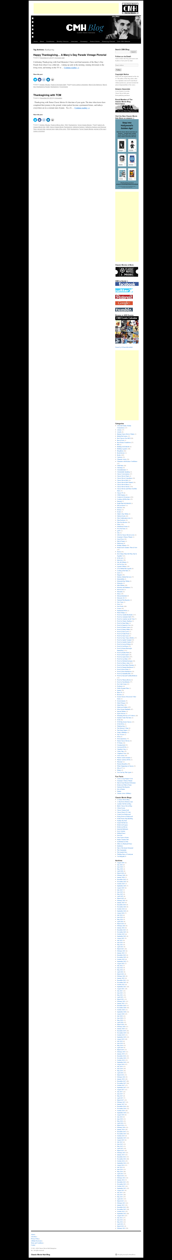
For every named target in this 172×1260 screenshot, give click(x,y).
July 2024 (120, 915)
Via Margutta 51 (121, 856)
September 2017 (121, 1087)
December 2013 (121, 1182)
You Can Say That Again (124, 772)
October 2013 (121, 1186)
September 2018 (121, 1062)
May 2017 (120, 1096)
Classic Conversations (123, 474)
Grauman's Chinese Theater (124, 537)
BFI (118, 444)
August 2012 (120, 1215)
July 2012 (120, 1218)
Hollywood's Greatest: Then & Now (127, 547)
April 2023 (120, 947)
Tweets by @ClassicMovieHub (124, 347)
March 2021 (120, 999)
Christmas (120, 468)
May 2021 (120, 995)
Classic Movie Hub (39, 127)
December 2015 (121, 1131)
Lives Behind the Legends (124, 568)
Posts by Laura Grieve (123, 657)
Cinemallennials (121, 470)
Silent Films (120, 705)
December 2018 (121, 1056)
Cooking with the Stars (123, 499)
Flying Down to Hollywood (125, 816)
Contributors (50, 41)
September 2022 (121, 961)
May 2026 (120, 869)
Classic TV (120, 493)
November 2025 (121, 881)
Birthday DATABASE (123, 447)
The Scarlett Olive (122, 852)
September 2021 (121, 986)
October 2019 (121, 1035)
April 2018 (120, 1073)
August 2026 (120, 862)
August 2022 (120, 963)
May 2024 (120, 919)
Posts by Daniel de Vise (123, 625)
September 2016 (121, 1113)
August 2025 (120, 888)
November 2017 (121, 1083)
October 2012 (121, 1211)
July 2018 (120, 1066)
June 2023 (120, 942)
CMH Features (121, 495)
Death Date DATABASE (124, 503)
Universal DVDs (121, 747)
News (118, 604)
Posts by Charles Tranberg (124, 621)
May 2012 (120, 1222)
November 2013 (121, 1184)
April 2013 (120, 1199)
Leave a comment (39, 131)
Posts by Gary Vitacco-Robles (125, 638)
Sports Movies (121, 713)
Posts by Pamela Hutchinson (125, 667)
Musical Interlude (122, 596)
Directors (119, 507)
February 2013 (121, 1203)
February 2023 (121, 951)
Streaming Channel (108, 41)
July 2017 (120, 1092)
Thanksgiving (72, 125)
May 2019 (120, 1045)
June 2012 (120, 1220)
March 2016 (120, 1125)
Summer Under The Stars (124, 718)
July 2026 (120, 865)
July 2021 (120, 991)
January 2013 (121, 1205)
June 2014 (120, 1169)
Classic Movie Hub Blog (40, 1254)
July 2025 (120, 890)
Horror (119, 552)
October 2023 (121, 934)
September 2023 (121, 936)
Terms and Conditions (37, 1243)
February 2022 (121, 976)
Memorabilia (120, 579)
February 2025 (121, 900)
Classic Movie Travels (123, 486)
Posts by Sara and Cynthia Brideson (127, 676)
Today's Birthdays (122, 732)
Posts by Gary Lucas (123, 636)
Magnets (119, 575)
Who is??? (120, 768)
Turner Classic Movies (85, 125)
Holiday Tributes (45, 85)
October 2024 (121, 909)
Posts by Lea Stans (122, 659)
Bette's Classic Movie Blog (124, 806)
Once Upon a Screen (123, 837)
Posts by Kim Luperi (123, 655)
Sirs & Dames (121, 789)
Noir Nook (120, 606)
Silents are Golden (122, 707)
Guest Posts (120, 539)
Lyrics (119, 573)
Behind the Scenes (122, 436)
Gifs (118, 533)
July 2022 (120, 965)
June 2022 (120, 968)
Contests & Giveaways (123, 497)
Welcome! (120, 762)
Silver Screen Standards (123, 709)
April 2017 (120, 1098)
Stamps (119, 791)
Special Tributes (121, 711)
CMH (47, 127)
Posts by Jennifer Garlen (124, 642)
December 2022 (121, 955)
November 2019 (121, 1033)
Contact (33, 1245)
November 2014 (121, 1159)
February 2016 (121, 1127)
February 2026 (121, 875)
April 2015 (120, 1148)
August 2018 (120, 1064)
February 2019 (121, 1052)
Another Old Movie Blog (124, 804)
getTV (119, 531)
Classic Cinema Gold (123, 810)
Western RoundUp (122, 764)
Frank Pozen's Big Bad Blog (125, 818)
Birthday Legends (122, 449)
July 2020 (120, 1016)
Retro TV (119, 692)
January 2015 (121, 1155)
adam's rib (101, 125)
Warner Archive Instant (123, 757)
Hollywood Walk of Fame (124, 785)
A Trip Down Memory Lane (125, 802)
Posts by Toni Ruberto (123, 682)
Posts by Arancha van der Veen (126, 619)
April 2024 (120, 921)
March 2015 (120, 1150)
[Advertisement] (76, 8)
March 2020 (120, 1024)
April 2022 (120, 972)
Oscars (119, 608)
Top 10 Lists (120, 734)
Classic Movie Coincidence (124, 478)
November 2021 (121, 982)
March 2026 (120, 873)
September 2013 (121, 1188)
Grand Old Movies (122, 823)
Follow (118, 70)
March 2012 (120, 1226)
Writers (119, 770)
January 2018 (121, 1079)
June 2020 (120, 1018)
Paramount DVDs (122, 610)
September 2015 (121, 1138)
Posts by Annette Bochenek (124, 615)
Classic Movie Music (123, 484)
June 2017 (120, 1094)
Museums (120, 591)
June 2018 (120, 1068)
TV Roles (120, 743)
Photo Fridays (121, 612)
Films (118, 524)
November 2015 (121, 1134)
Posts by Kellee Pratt (123, 652)
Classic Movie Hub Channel (125, 482)
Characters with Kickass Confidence (127, 461)
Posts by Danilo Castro (123, 627)
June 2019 (120, 1043)
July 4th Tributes (121, 562)
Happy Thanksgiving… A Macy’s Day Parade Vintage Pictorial (69, 54)
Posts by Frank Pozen (123, 633)
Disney (119, 510)
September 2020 (121, 1012)
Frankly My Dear (122, 820)
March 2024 (120, 923)
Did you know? (121, 505)
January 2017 (121, 1104)
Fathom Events (121, 516)
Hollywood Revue (122, 827)
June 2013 (120, 1194)
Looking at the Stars (122, 570)
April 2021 (120, 997)
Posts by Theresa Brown (124, 680)
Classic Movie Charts (123, 476)
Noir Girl (119, 835)
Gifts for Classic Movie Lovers (125, 535)
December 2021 (121, 980)
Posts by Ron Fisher (122, 669)
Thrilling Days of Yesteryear (125, 854)
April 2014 (120, 1173)
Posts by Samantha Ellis (123, 673)
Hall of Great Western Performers (126, 783)
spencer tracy (50, 129)
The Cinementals (121, 850)
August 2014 (120, 1165)
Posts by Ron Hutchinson (124, 671)
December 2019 (121, 1031)
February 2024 (121, 926)
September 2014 (121, 1163)
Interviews (74, 41)
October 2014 (121, 1161)
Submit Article (95, 41)
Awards (119, 432)
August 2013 (120, 1190)
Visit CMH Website (123, 41)
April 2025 (120, 896)
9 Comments (64, 87)
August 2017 (120, 1089)
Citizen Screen (121, 808)
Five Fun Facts (121, 528)
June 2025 (120, 892)
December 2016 (121, 1106)
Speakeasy (120, 846)
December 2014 (121, 1157)
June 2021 (120, 993)
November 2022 (121, 957)
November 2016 (121, 1108)
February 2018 (121, 1077)
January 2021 (121, 1003)
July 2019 (120, 1041)
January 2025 (121, 902)
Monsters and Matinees (123, 587)
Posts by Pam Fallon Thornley (125, 665)
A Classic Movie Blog (123, 799)
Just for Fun (120, 564)
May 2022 (120, 970)
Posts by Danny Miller (123, 629)
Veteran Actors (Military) (124, 793)
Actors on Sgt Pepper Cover (125, 778)
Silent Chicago (121, 703)
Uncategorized (121, 745)
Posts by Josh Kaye (122, 646)
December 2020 (121, 1005)
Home (36, 41)
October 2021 (121, 984)
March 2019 (120, 1049)
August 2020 (120, 1014)
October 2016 (121, 1110)
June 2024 (120, 917)
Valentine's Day (121, 749)
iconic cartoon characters (80, 85)
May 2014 (120, 1171)
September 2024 (121, 911)
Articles (119, 430)
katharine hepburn (79, 127)
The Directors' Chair (122, 728)
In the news (120, 558)
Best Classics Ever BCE (123, 438)
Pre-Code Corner (122, 684)
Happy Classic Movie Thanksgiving (61, 127)
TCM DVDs (120, 724)
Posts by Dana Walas (123, 623)
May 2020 (120, 1020)
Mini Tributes (121, 585)
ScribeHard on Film (122, 841)
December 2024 (121, 905)
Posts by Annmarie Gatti (58, 85)
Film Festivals (121, 520)
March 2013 (120, 1201)
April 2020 (120, 1022)
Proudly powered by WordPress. (127, 1254)
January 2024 (121, 928)
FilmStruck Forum (122, 526)
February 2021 (121, 1001)
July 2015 (120, 1142)
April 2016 (120, 1123)
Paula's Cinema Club (123, 839)
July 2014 (120, 1167)
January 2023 (121, 953)
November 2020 (121, 1007)
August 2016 (120, 1115)
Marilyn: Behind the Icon (124, 577)
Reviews (119, 694)
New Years (120, 602)
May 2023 (120, 944)
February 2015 (121, 1152)
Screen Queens (121, 701)
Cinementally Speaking (123, 472)
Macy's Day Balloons (95, 85)
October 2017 (121, 1085)
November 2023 (121, 932)
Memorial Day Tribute (123, 581)
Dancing (119, 501)
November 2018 (121, 1058)
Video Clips (120, 751)
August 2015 (120, 1140)
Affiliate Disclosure (36, 1241)
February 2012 (121, 1228)
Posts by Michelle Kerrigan (124, 661)
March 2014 (120, 1176)
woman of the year (100, 129)
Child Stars (120, 465)
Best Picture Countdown (124, 442)
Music (119, 594)
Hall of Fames (121, 541)
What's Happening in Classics (125, 766)
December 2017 (121, 1081)
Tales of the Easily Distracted (125, 848)
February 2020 (121, 1026)
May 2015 (120, 1146)
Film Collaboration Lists (124, 518)
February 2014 (121, 1178)
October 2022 (121, 959)
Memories (120, 583)
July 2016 (120, 1117)
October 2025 (121, 884)
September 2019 (121, 1037)
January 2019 (121, 1054)
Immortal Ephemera (122, 829)
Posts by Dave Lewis (123, 631)
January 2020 (121, 1028)
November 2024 (121, 907)
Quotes (119, 690)
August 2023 (120, 938)
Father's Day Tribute (122, 514)
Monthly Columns (63, 41)
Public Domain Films (123, 688)
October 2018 (121, 1060)
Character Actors (121, 459)
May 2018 (120, 1070)
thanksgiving (55, 87)
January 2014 (121, 1180)
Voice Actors (120, 755)
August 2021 (120, 989)
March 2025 (120, 898)
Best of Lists (120, 440)
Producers (120, 686)
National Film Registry (123, 600)
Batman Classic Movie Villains (125, 434)
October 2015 (121, 1136)
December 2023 (121, 930)
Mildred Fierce (121, 833)
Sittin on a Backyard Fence (124, 844)
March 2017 (120, 1100)
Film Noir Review (122, 522)
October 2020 (121, 1010)
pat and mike (41, 129)
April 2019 (120, 1047)
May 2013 (120, 1197)
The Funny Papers (122, 730)
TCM (66, 125)
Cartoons (119, 457)
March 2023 (120, 949)
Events (119, 512)
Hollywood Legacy (122, 825)
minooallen (58, 98)
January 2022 (121, 978)
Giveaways (84, 41)
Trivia (118, 736)
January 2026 (121, 877)
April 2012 (120, 1224)
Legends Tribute (121, 566)
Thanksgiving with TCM (47, 95)
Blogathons (120, 451)
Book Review (121, 453)
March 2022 (120, 974)
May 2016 (120, 1121)
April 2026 (120, 871)
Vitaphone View (121, 753)
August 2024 (120, 913)
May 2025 (120, 894)
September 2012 (121, 1213)
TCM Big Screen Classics (124, 722)
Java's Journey (121, 831)
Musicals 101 (121, 598)
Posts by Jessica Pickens (124, 644)
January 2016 (121, 1129)
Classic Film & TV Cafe (124, 812)
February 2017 (121, 1102)
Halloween (120, 543)
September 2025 (121, 886)
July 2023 (120, 940)
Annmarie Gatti (59, 58)
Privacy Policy (35, 1239)
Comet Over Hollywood (124, 814)
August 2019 (120, 1039)
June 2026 (120, 867)
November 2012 (121, 1209)
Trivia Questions (121, 739)
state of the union (60, 129)
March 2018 (120, 1075)
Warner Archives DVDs (123, 760)
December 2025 (121, 879)
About (42, 41)
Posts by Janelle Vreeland (124, 640)
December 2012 (121, 1207)
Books (119, 455)
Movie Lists (120, 589)
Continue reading (71, 67)
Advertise (33, 1236)
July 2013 (120, 1192)
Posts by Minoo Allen (57, 125)
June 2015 (120, 1144)
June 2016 (120, 1119)
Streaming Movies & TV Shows (126, 715)
